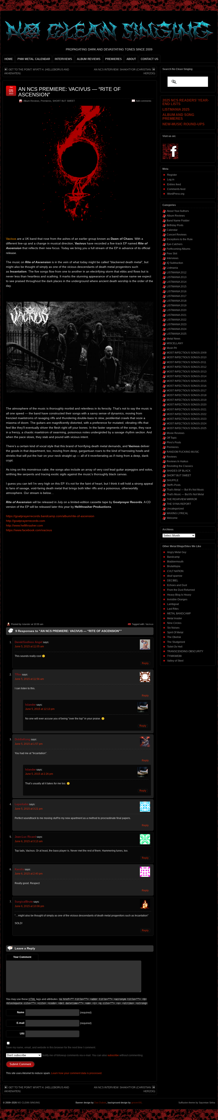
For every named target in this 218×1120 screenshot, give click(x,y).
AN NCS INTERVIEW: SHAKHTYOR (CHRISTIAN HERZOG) (124, 71)
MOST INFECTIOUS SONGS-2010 (187, 357)
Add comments (143, 101)
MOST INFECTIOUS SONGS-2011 (186, 362)
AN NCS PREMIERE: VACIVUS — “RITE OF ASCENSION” (69, 91)
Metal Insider (174, 618)
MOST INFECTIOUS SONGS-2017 (187, 390)
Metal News (173, 338)
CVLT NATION (175, 571)
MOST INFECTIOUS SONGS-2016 (187, 385)
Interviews (172, 258)
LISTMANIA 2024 (176, 329)
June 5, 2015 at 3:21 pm (29, 808)
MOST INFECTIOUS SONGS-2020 (187, 404)
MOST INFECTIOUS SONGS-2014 (187, 376)
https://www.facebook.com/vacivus (29, 530)
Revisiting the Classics (180, 466)
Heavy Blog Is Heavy (179, 594)
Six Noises (173, 627)
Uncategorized (175, 508)
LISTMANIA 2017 (176, 296)
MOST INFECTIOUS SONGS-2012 (187, 366)
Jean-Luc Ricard (25, 836)
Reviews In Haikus (177, 461)
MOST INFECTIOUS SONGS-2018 (187, 395)
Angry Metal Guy (176, 552)
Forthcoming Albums (178, 248)
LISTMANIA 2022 (176, 319)
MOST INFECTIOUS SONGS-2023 (187, 418)
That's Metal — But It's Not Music (185, 489)
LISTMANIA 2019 (176, 305)
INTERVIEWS (63, 59)
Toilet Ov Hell (174, 646)
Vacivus (149, 624)
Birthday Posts (175, 225)
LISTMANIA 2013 (176, 277)
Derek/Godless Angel (28, 642)
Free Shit (172, 253)
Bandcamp (173, 556)
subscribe (113, 1055)
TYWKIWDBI (174, 656)
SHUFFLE (172, 480)
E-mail (20, 1023)
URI (22, 1033)
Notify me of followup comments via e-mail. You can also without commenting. (92, 1055)
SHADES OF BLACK (179, 470)
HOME (8, 59)
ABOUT (131, 59)
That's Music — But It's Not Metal (185, 494)
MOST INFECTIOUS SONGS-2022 (187, 414)
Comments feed (176, 189)
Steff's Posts (174, 485)
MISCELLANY (175, 343)
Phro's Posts (174, 442)
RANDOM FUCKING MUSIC (183, 451)
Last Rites (173, 608)
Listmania (172, 267)
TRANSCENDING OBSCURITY (185, 651)
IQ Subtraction (175, 262)
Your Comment (22, 957)
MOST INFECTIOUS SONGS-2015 (187, 381)
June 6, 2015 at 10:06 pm (29, 906)
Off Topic (172, 437)
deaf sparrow (174, 575)
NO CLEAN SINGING (28, 1102)
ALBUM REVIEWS (88, 59)
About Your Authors (178, 211)
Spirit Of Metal (175, 632)
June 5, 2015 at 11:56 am (29, 679)
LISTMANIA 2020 (176, 310)
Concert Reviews (176, 234)
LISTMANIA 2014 (176, 281)
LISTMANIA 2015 (176, 286)
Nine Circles (174, 623)
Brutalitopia (173, 566)
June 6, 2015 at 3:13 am (29, 841)
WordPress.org (175, 193)
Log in (170, 179)
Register (172, 174)
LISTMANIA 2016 (176, 291)
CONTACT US (149, 59)
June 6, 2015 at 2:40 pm (29, 873)
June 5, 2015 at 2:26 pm (39, 773)
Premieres (46, 101)
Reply (145, 663)
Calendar (172, 229)
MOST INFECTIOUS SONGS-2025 (187, 428)
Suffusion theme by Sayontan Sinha (196, 1102)
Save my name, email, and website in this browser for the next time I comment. (51, 1047)
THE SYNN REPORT (179, 503)
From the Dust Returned (181, 589)
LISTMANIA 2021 (176, 315)
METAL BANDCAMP (179, 613)
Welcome (172, 517)
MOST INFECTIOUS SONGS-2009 (187, 352)
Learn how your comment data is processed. (76, 1073)
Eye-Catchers (174, 244)
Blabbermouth (175, 561)
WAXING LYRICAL (177, 513)
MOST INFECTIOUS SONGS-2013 (187, 371)
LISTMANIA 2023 (176, 324)
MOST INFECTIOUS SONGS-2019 (187, 399)
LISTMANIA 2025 (176, 333)
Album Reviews (31, 101)
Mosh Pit (172, 348)
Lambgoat (173, 604)
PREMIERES (113, 59)
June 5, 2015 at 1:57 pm (29, 743)
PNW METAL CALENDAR (33, 59)
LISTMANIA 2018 (176, 300)
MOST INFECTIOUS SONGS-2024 (187, 423)
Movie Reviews (175, 433)
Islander (26, 624)
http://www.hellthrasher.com (24, 525)
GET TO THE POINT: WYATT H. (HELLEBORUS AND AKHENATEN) (36, 71)
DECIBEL (172, 580)
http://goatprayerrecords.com (25, 520)
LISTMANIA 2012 (176, 272)
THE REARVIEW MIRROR (182, 499)
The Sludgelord (176, 642)
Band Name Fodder (178, 220)
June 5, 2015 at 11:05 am (29, 646)
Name (20, 1012)
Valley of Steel (175, 660)
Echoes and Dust (177, 585)
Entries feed (174, 184)
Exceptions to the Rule (180, 239)
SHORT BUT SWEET (64, 101)
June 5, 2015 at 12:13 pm (39, 709)
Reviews (172, 456)
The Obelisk (174, 637)
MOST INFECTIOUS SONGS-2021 (187, 409)
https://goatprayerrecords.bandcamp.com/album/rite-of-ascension (50, 516)
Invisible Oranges (177, 599)
